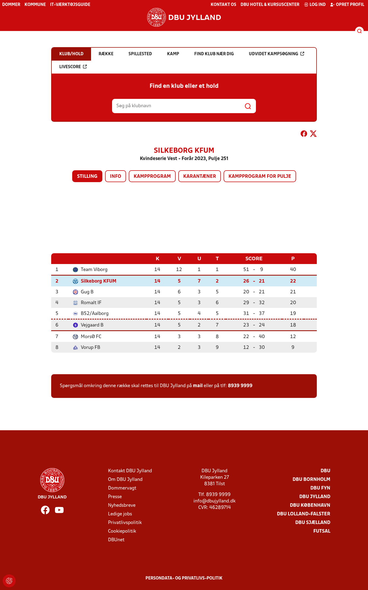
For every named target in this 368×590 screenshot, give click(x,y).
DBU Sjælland (312, 522)
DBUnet (116, 540)
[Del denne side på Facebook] (304, 134)
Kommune (35, 5)
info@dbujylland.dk (214, 501)
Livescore (70, 67)
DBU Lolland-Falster (303, 514)
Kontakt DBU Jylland (130, 471)
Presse (115, 497)
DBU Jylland (314, 497)
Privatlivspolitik (125, 522)
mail (198, 386)
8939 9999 (240, 386)
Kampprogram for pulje (259, 176)
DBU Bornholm (311, 479)
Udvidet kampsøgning (273, 54)
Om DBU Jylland (125, 479)
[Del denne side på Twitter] (313, 134)
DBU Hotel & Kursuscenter (270, 5)
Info (115, 176)
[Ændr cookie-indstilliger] (9, 580)
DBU (325, 471)
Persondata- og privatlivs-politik (184, 578)
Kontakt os (223, 5)
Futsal (321, 531)
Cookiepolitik (122, 531)
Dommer (11, 5)
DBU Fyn (320, 488)
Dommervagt (122, 488)
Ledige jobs (120, 514)
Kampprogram (152, 176)
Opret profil (350, 5)
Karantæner (199, 176)
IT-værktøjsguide (70, 5)
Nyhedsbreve (122, 505)
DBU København (310, 505)
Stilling (87, 176)
